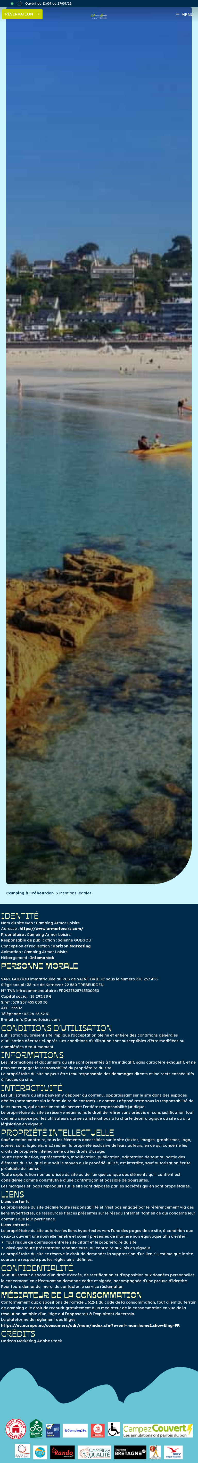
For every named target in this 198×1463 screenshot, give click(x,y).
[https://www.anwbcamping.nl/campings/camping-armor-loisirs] (53, 1429)
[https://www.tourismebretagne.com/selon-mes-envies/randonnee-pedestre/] (62, 1450)
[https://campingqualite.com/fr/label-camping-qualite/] (94, 1450)
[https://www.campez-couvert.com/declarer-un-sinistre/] (158, 1429)
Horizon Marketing (71, 946)
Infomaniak (42, 957)
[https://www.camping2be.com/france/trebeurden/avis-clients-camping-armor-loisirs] (75, 1429)
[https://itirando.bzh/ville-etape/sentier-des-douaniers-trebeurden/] (98, 1429)
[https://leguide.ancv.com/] (173, 1450)
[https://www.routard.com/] (155, 1450)
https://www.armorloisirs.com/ (51, 928)
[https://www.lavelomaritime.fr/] (40, 1450)
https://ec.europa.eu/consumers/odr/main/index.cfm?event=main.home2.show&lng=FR (90, 1325)
